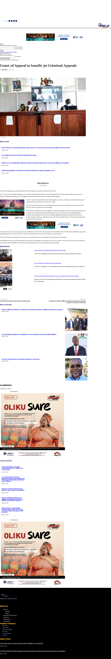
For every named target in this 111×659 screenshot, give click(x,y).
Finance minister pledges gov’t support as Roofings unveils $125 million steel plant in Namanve (32, 309)
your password (19, 48)
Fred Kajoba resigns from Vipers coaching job (15, 301)
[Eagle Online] (103, 25)
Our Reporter (5, 69)
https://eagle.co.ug (43, 185)
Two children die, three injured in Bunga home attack (19, 155)
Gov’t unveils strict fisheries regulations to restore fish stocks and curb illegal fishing (29, 334)
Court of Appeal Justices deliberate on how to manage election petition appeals (56, 276)
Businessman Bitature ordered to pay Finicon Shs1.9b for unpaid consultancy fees (28, 170)
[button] (77, 30)
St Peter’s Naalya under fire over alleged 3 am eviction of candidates (13, 489)
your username (19, 47)
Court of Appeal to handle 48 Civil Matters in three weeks (50, 250)
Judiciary (10, 288)
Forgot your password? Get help (8, 52)
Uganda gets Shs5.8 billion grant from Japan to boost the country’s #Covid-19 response (67, 301)
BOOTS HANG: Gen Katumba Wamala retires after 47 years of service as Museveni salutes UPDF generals (36, 147)
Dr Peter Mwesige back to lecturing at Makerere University (21, 359)
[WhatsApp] (77, 73)
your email (17, 56)
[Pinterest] (71, 73)
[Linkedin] (14, 21)
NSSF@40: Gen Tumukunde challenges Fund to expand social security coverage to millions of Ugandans (35, 163)
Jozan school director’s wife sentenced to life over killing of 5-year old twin (12, 468)
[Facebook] (9, 21)
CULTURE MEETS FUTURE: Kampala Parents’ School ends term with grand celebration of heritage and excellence (13, 479)
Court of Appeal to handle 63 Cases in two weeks (47, 263)
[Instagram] (11, 21)
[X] (16, 21)
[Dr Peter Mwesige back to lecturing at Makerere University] (76, 369)
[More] (83, 73)
